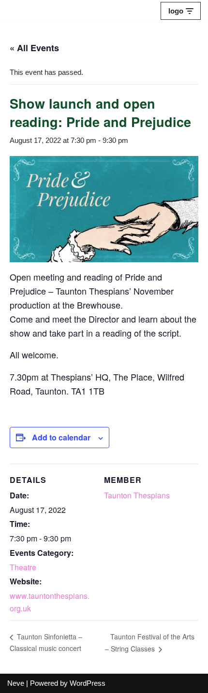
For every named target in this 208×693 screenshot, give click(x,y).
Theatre (23, 567)
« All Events (34, 48)
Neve (15, 683)
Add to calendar (61, 437)
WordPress (87, 683)
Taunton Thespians (137, 495)
